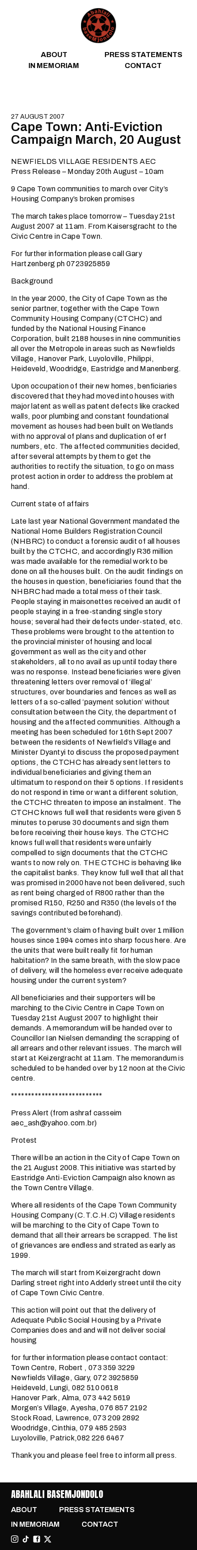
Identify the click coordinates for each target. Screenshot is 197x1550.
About (54, 54)
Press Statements (143, 54)
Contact (143, 65)
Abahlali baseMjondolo (57, 1494)
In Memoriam (53, 65)
